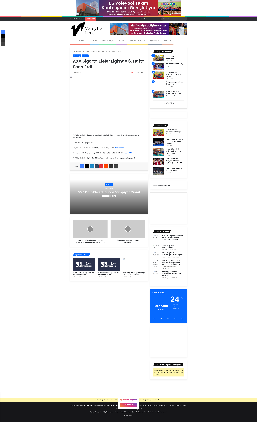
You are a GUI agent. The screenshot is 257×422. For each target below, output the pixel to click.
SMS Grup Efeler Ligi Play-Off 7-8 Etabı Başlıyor (108, 273)
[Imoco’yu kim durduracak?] (158, 58)
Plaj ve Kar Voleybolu (137, 41)
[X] (87, 166)
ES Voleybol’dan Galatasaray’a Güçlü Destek (173, 74)
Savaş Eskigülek (166, 257)
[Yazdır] (116, 166)
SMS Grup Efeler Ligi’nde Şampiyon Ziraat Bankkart (109, 194)
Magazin (121, 41)
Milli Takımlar (83, 41)
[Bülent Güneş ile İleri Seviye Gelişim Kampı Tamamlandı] (158, 94)
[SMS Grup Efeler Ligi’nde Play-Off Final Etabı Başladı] (134, 264)
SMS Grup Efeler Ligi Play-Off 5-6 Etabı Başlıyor (83, 273)
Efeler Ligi (89, 51)
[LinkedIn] (92, 166)
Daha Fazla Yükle (169, 103)
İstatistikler (119, 148)
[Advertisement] (168, 208)
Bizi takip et (128, 405)
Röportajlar (154, 41)
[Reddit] (106, 166)
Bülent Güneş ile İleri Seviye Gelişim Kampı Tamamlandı (173, 94)
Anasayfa (77, 51)
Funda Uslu (165, 249)
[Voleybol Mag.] (88, 29)
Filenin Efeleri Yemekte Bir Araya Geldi (174, 169)
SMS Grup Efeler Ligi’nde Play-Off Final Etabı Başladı (134, 273)
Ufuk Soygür (165, 278)
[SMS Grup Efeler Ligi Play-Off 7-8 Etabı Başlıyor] (109, 264)
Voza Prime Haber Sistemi (129, 412)
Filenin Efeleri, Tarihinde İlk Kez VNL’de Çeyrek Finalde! (174, 141)
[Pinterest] (101, 166)
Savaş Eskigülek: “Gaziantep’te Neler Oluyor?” (172, 254)
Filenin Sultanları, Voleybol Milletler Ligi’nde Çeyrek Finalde (174, 161)
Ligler (94, 41)
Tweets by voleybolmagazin (161, 185)
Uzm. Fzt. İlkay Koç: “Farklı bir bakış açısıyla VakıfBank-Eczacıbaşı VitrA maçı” (172, 238)
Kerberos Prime (142, 412)
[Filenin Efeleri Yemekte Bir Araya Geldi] (158, 171)
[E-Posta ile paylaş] (111, 166)
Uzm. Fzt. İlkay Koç (167, 242)
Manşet (85, 56)
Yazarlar (167, 41)
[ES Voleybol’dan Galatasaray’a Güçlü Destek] (158, 75)
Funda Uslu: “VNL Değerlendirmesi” (168, 246)
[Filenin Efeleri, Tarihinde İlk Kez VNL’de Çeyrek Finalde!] (158, 142)
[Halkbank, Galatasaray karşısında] (158, 66)
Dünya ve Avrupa (108, 41)
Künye (131, 415)
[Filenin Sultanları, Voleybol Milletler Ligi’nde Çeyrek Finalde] (158, 161)
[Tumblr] (97, 166)
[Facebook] (82, 166)
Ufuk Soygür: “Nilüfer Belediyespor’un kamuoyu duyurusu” (171, 274)
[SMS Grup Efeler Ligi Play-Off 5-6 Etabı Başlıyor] (84, 264)
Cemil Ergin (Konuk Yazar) (169, 266)
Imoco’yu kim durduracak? (170, 57)
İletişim (126, 415)
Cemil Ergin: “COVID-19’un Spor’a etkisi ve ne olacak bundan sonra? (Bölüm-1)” (171, 262)
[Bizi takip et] (128, 396)
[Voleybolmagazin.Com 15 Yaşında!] (158, 85)
